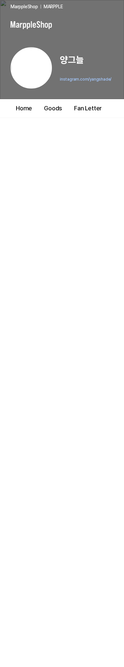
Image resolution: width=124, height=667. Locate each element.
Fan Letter (88, 108)
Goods (53, 108)
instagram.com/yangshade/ (85, 79)
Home (24, 108)
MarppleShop (24, 6)
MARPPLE (53, 6)
